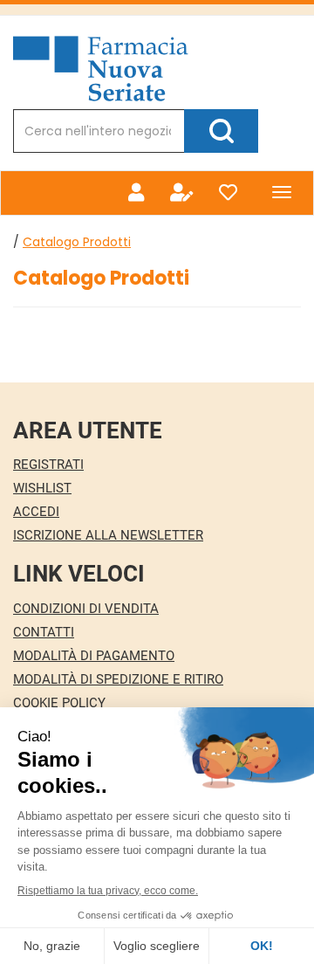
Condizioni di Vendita (86, 608)
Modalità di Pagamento (93, 656)
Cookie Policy (59, 703)
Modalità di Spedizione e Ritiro (118, 679)
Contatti (43, 632)
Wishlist (42, 488)
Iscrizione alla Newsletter (108, 535)
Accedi (36, 512)
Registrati (48, 464)
